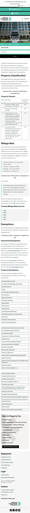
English (21, 6)
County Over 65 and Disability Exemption (11, 341)
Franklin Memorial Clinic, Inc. (8, 378)
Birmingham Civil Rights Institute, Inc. (10, 381)
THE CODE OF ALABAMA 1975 (8, 498)
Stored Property (5, 294)
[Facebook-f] (11, 510)
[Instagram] (16, 510)
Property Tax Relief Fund (7, 352)
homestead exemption (14, 250)
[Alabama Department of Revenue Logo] (6, 19)
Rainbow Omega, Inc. (7, 365)
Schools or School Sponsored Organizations (12, 409)
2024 (4, 212)
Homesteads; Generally (7, 333)
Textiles (3, 289)
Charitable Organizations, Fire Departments (12, 314)
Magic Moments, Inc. (6, 358)
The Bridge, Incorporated (7, 384)
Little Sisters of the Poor (7, 391)
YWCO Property (5, 308)
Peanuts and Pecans (6, 286)
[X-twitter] (14, 510)
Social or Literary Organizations (9, 322)
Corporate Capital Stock (7, 300)
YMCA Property (5, 303)
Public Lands (5, 316)
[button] (15, 4)
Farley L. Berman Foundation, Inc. (9, 367)
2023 (4, 215)
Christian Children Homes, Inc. (9, 376)
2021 (4, 219)
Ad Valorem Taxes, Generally (8, 281)
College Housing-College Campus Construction (13, 327)
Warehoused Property (7, 297)
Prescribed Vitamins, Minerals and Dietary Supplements (15, 397)
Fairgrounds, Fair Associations (9, 319)
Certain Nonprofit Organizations (9, 311)
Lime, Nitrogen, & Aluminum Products (10, 292)
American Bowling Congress (8, 373)
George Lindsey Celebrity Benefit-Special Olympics (14, 355)
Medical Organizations (7, 404)
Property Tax (3, 44)
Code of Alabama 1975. (17, 267)
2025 (4, 210)
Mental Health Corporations (8, 349)
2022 (4, 217)
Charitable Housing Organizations (10, 394)
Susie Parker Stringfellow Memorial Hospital (12, 284)
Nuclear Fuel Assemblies (7, 347)
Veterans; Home (5, 338)
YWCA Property (5, 305)
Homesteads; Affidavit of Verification (10, 344)
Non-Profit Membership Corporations (10, 330)
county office (13, 260)
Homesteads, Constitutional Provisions (11, 336)
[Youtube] (19, 510)
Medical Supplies (6, 406)
